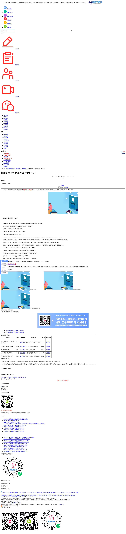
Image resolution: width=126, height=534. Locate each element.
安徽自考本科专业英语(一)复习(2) (15, 330)
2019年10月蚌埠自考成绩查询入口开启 (14, 428)
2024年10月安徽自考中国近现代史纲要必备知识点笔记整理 (19, 437)
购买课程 (22, 346)
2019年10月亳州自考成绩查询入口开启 (14, 426)
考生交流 (17, 80)
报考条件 (6, 118)
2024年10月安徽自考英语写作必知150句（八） (16, 446)
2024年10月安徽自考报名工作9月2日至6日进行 (16, 419)
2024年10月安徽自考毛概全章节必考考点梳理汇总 (17, 439)
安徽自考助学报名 (12, 377)
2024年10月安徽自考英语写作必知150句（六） (16, 449)
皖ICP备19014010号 (16, 502)
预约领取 (48, 342)
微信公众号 (6, 163)
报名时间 (6, 116)
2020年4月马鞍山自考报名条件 (12, 422)
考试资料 (24, 168)
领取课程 (22, 342)
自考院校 (6, 121)
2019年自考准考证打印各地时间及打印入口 (15, 425)
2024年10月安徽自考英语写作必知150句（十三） (16, 440)
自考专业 (6, 123)
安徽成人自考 (4, 495)
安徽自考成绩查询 (21, 495)
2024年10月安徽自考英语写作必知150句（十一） (16, 442)
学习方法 (6, 127)
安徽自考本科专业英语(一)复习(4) (15, 332)
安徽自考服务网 (10, 168)
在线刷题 (6, 124)
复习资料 (17, 48)
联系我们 (60, 495)
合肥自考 (49, 495)
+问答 (66, 187)
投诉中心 (61, 504)
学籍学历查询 (7, 161)
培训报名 (6, 157)
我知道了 (63, 185)
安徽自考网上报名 (32, 495)
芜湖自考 (55, 495)
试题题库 (17, 64)
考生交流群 (6, 164)
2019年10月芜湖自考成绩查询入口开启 (14, 429)
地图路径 (72, 495)
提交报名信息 (4, 310)
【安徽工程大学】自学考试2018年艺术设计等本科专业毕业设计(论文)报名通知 (24, 423)
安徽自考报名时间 (42, 495)
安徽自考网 (14, 496)
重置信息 (10, 310)
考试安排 (6, 120)
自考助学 (6, 126)
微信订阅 (17, 112)
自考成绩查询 (7, 160)
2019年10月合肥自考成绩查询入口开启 (14, 431)
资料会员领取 (7, 155)
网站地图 (66, 495)
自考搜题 (6, 129)
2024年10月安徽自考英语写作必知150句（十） (16, 443)
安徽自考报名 (7, 153)
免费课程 (17, 96)
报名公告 (123, 153)
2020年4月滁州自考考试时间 (11, 420)
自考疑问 (6, 166)
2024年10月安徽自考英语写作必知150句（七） (16, 448)
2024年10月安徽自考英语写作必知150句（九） (16, 445)
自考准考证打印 (8, 158)
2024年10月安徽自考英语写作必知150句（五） (16, 451)
